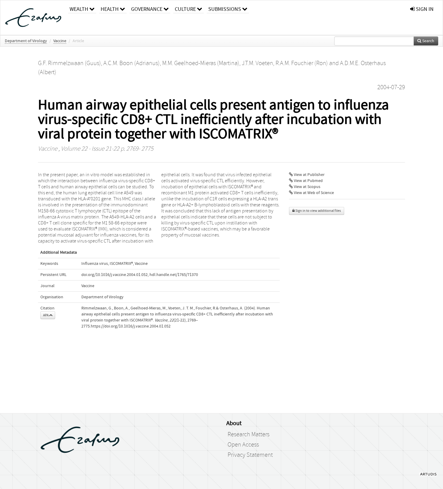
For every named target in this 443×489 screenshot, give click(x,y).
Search (427, 41)
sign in (424, 9)
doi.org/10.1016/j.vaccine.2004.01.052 (114, 274)
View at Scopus (306, 186)
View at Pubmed (308, 180)
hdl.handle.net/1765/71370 (173, 274)
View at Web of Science (313, 192)
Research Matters (248, 434)
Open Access (243, 444)
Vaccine (59, 41)
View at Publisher (309, 174)
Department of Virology (26, 41)
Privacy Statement (250, 455)
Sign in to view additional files (318, 211)
